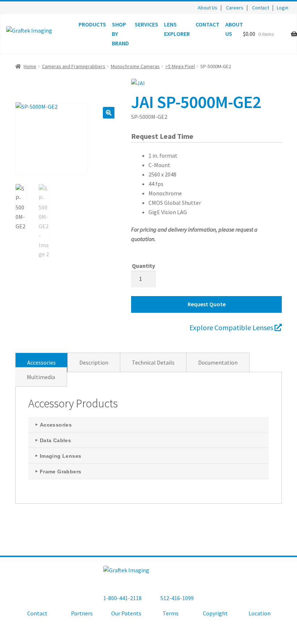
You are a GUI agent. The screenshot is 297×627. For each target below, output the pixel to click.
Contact (260, 7)
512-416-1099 (177, 598)
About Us (207, 7)
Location (259, 613)
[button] (108, 113)
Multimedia (41, 377)
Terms (171, 613)
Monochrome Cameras (135, 66)
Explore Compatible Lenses (232, 327)
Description (93, 362)
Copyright (215, 613)
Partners (82, 613)
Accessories (41, 362)
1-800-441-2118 (122, 598)
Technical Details (153, 362)
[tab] (41, 362)
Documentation (218, 362)
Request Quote (207, 304)
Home (30, 66)
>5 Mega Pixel (180, 66)
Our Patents (126, 613)
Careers (234, 7)
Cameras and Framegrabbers (73, 66)
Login (282, 7)
